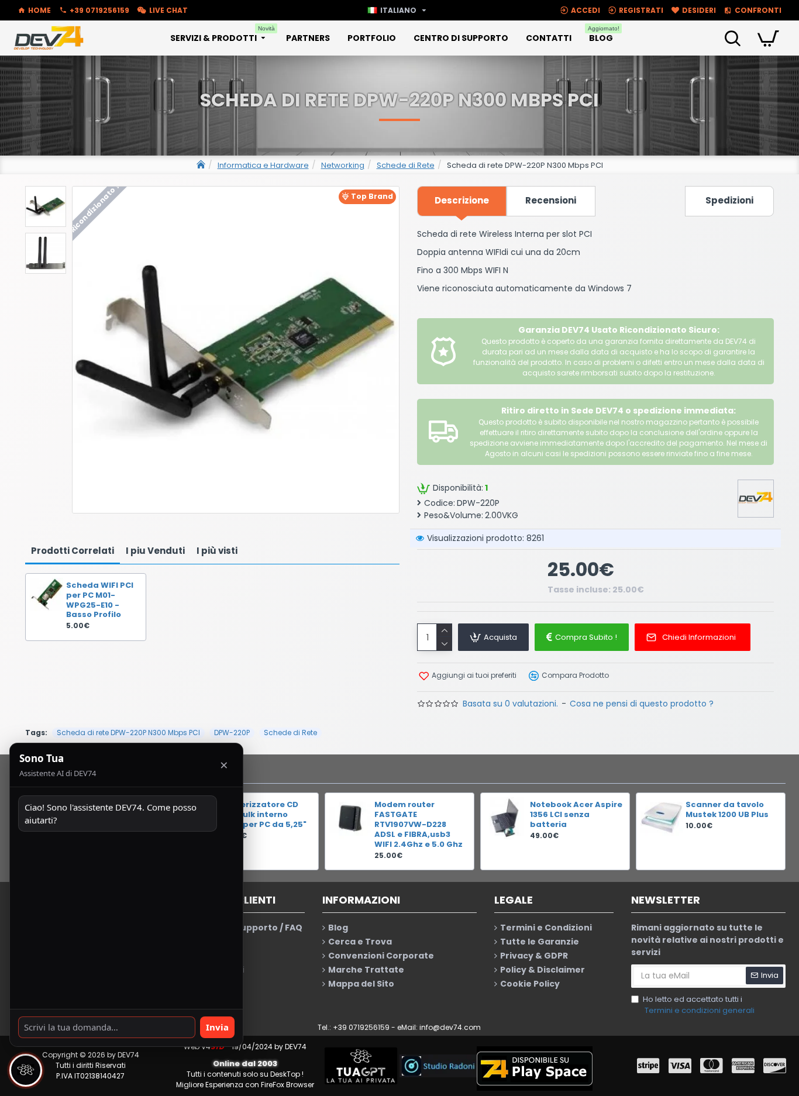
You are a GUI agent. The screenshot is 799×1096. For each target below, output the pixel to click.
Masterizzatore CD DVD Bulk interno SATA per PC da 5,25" (262, 815)
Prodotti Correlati (72, 550)
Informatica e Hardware (263, 165)
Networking (342, 165)
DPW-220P (232, 732)
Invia (217, 1027)
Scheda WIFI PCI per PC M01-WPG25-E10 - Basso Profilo (99, 601)
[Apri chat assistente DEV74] (25, 1070)
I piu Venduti (155, 550)
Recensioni (550, 200)
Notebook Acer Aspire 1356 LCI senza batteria (576, 815)
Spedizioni (729, 200)
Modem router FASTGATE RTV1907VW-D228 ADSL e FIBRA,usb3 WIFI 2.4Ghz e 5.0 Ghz (418, 824)
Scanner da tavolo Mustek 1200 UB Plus (727, 810)
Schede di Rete (406, 165)
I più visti (217, 550)
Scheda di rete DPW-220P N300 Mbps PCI (128, 732)
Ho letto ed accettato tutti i (699, 1005)
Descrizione (462, 200)
